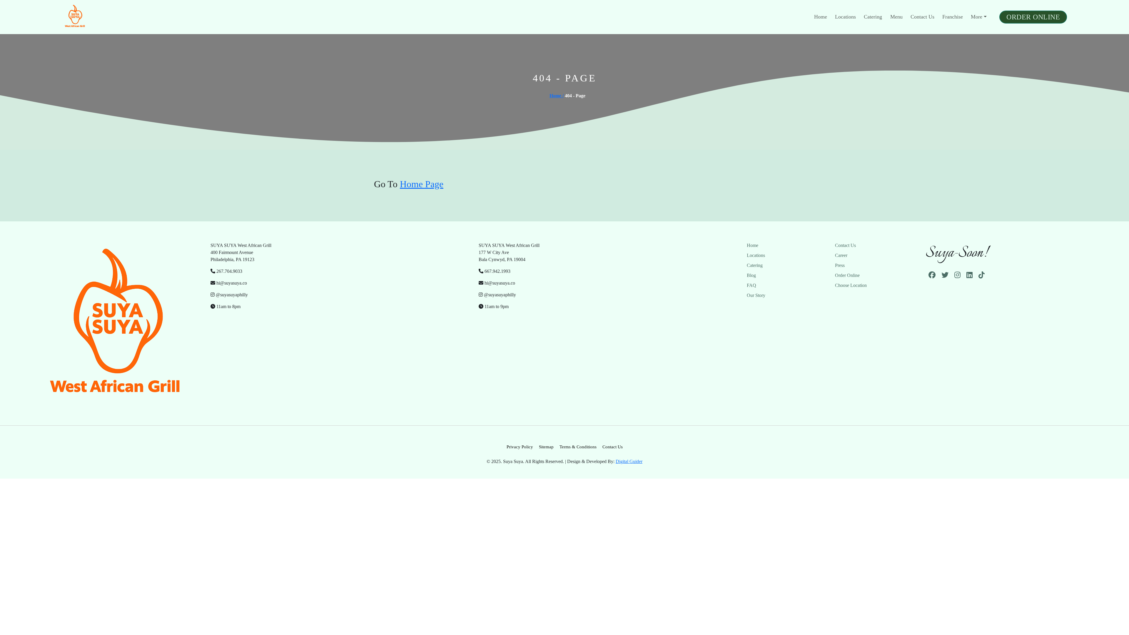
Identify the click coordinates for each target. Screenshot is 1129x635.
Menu (896, 17)
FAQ (751, 285)
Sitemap (546, 446)
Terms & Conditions (578, 446)
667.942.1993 (496, 271)
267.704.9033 (228, 271)
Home (820, 17)
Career (841, 255)
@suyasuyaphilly (231, 294)
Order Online (1033, 17)
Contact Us (922, 17)
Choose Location (851, 285)
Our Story (756, 295)
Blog (751, 275)
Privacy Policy (520, 446)
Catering (873, 17)
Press (840, 265)
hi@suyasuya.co (231, 282)
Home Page (421, 184)
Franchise (952, 17)
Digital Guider (629, 461)
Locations (845, 17)
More (976, 17)
